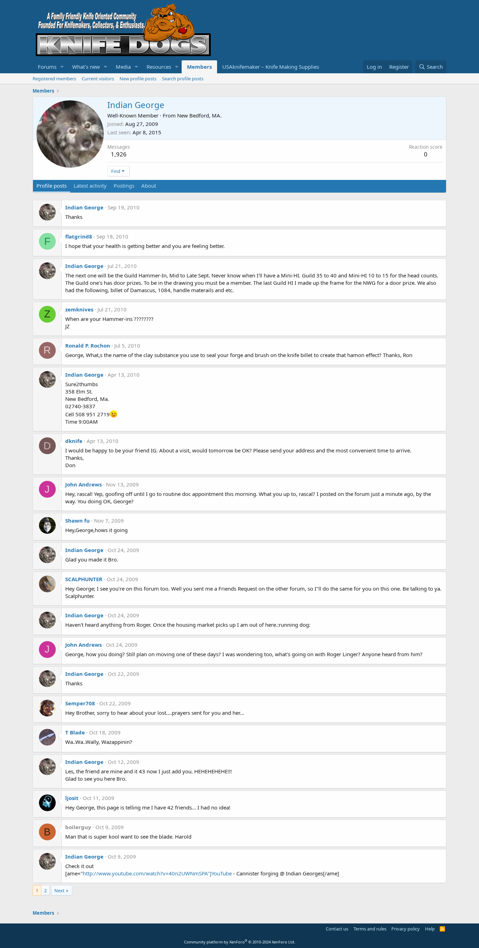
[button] (62, 66)
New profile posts (138, 78)
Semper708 (80, 703)
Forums (47, 66)
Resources (159, 66)
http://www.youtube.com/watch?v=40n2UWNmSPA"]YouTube (157, 873)
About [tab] (148, 185)
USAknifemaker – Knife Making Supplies (270, 66)
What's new (86, 66)
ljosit (72, 797)
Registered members (54, 78)
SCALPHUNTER (83, 579)
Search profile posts (182, 78)
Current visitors (98, 78)
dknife (73, 440)
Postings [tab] (124, 185)
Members (199, 66)
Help (430, 929)
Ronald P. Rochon (87, 345)
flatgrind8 (78, 236)
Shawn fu (77, 520)
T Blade (75, 732)
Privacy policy (405, 929)
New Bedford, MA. (199, 115)
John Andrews (83, 484)
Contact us (337, 929)
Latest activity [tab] (90, 185)
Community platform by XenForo (239, 941)
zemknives (79, 309)
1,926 (119, 154)
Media (123, 66)
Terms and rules (369, 929)
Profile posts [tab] (51, 185)
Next (59, 890)
